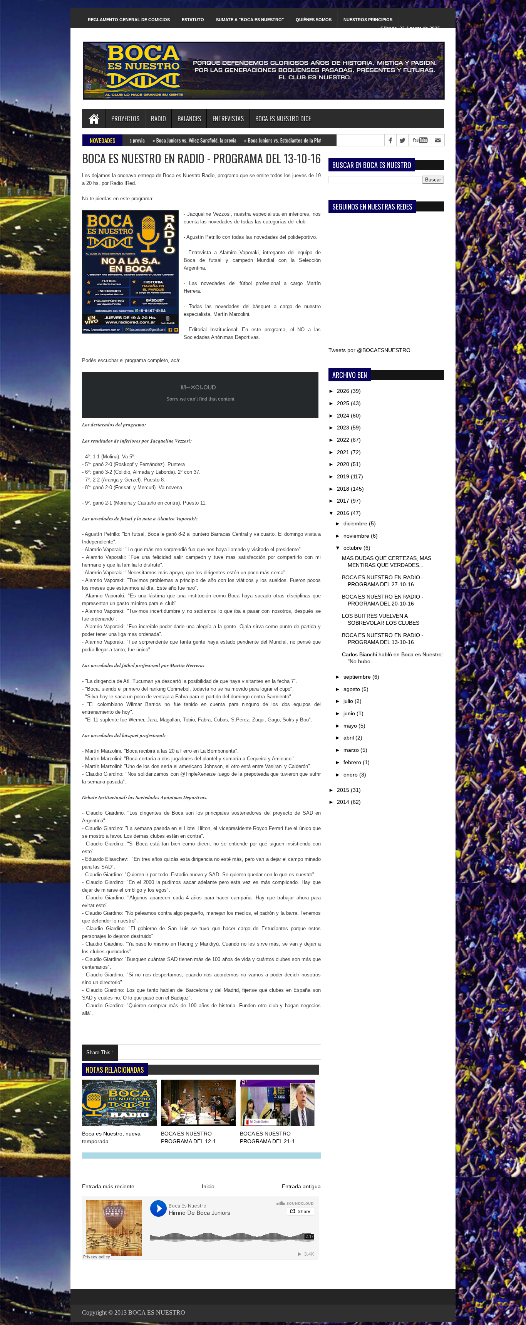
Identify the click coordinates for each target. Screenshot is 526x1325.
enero (351, 775)
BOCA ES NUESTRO (156, 1312)
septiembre (357, 677)
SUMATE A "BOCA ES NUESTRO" (250, 19)
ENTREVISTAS (228, 118)
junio (350, 713)
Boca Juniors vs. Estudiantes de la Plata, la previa (262, 140)
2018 (344, 489)
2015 (344, 790)
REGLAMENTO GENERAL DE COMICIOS (129, 19)
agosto (352, 689)
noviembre (357, 536)
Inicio (208, 1186)
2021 (344, 452)
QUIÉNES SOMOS (314, 19)
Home (93, 118)
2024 (344, 416)
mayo (350, 726)
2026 (344, 391)
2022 (344, 440)
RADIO (158, 118)
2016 (344, 513)
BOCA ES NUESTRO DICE (283, 118)
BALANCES (189, 118)
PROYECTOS (125, 118)
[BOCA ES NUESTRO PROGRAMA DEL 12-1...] (199, 1104)
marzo (351, 750)
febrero (353, 762)
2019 (344, 476)
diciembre (356, 523)
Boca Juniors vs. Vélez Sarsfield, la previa (163, 140)
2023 (344, 427)
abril (349, 738)
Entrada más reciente (108, 1186)
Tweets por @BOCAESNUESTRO (369, 350)
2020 (344, 464)
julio (349, 701)
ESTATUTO (193, 19)
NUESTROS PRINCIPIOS (367, 19)
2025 (344, 403)
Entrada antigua (301, 1186)
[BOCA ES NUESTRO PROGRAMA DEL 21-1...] (278, 1104)
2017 (344, 501)
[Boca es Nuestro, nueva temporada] (120, 1104)
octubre (353, 548)
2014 (344, 802)
